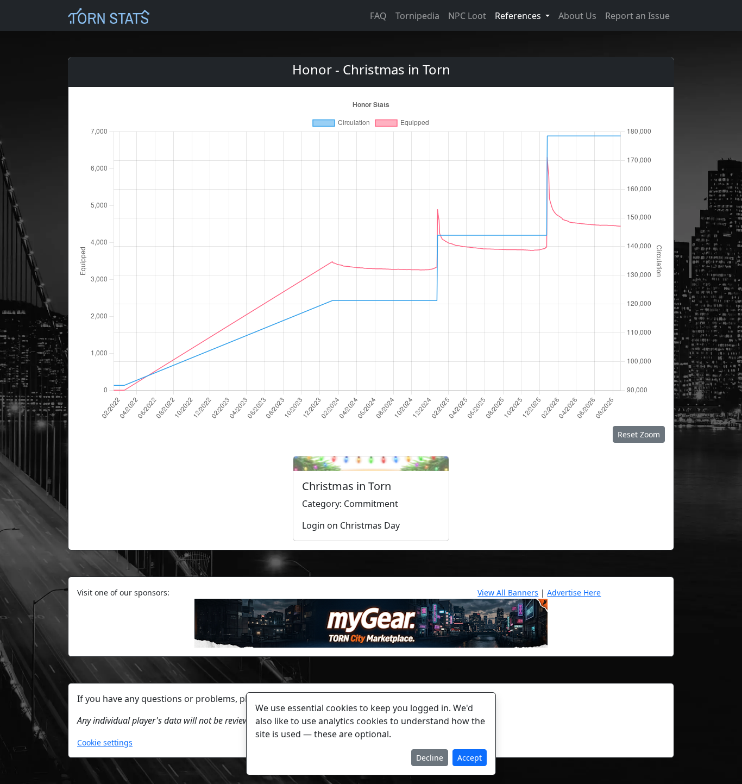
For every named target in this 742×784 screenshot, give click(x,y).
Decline (429, 757)
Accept (469, 757)
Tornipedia (417, 16)
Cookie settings (105, 742)
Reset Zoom (639, 434)
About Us (577, 16)
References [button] (519, 16)
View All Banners (507, 592)
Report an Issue (637, 16)
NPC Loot (467, 16)
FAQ (378, 16)
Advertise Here (574, 592)
